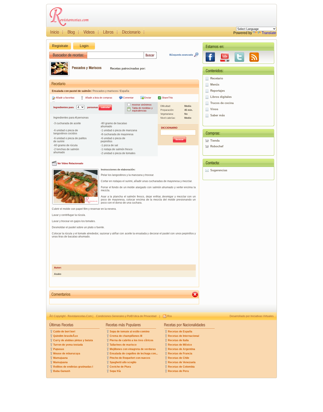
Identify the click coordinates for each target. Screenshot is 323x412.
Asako (57, 274)
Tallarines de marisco (123, 344)
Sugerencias (218, 170)
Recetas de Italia (178, 340)
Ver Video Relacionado (70, 163)
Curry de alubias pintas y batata (73, 340)
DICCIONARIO (169, 127)
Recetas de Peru (178, 371)
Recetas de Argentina (181, 349)
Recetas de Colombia (181, 366)
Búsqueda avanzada (181, 54)
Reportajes (217, 90)
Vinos (214, 109)
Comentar (128, 97)
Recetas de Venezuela (182, 362)
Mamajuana (60, 357)
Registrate (60, 46)
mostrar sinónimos (142, 104)
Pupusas (58, 349)
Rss (169, 316)
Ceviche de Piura (120, 366)
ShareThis (167, 97)
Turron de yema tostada (68, 344)
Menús (214, 84)
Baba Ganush (61, 371)
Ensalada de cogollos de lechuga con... (134, 353)
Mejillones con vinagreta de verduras (133, 349)
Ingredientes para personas (76, 107)
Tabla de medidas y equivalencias (142, 109)
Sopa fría (115, 371)
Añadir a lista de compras (98, 97)
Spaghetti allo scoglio (123, 362)
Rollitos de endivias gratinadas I (73, 366)
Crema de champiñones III (126, 335)
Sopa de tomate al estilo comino (129, 331)
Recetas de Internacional (183, 335)
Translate (269, 33)
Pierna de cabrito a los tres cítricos (131, 340)
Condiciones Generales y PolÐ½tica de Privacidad (126, 316)
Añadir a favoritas (65, 97)
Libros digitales (221, 96)
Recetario (216, 78)
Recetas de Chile (178, 357)
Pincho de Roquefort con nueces (130, 357)
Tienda (215, 140)
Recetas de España (180, 331)
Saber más (217, 115)
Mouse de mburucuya (66, 353)
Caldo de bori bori (64, 331)
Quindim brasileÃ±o (65, 335)
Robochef (216, 146)
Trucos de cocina (222, 103)
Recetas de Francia (180, 353)
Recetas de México (180, 344)
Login (84, 46)
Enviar (147, 97)
